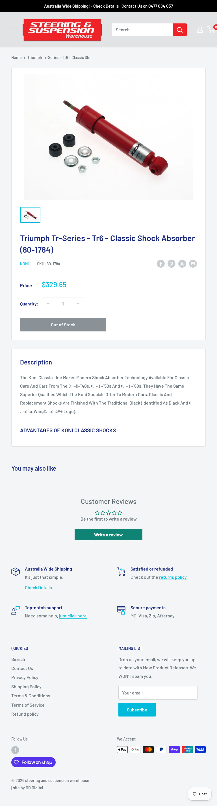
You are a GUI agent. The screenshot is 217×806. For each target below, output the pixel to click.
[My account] (200, 30)
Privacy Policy (24, 677)
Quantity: (29, 303)
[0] (211, 29)
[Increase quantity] (78, 304)
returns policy (173, 577)
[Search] (180, 29)
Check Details (38, 587)
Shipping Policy (26, 686)
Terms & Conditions (30, 695)
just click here (73, 615)
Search (18, 659)
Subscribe (137, 709)
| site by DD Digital (27, 787)
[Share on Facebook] (161, 263)
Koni (24, 263)
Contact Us (22, 668)
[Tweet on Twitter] (182, 263)
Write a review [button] (108, 534)
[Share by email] (193, 263)
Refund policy (25, 714)
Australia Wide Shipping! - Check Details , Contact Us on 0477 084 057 (108, 5)
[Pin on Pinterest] (171, 263)
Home (16, 57)
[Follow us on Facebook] (15, 750)
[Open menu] (14, 30)
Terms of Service (28, 704)
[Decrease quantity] (48, 304)
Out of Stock (63, 324)
